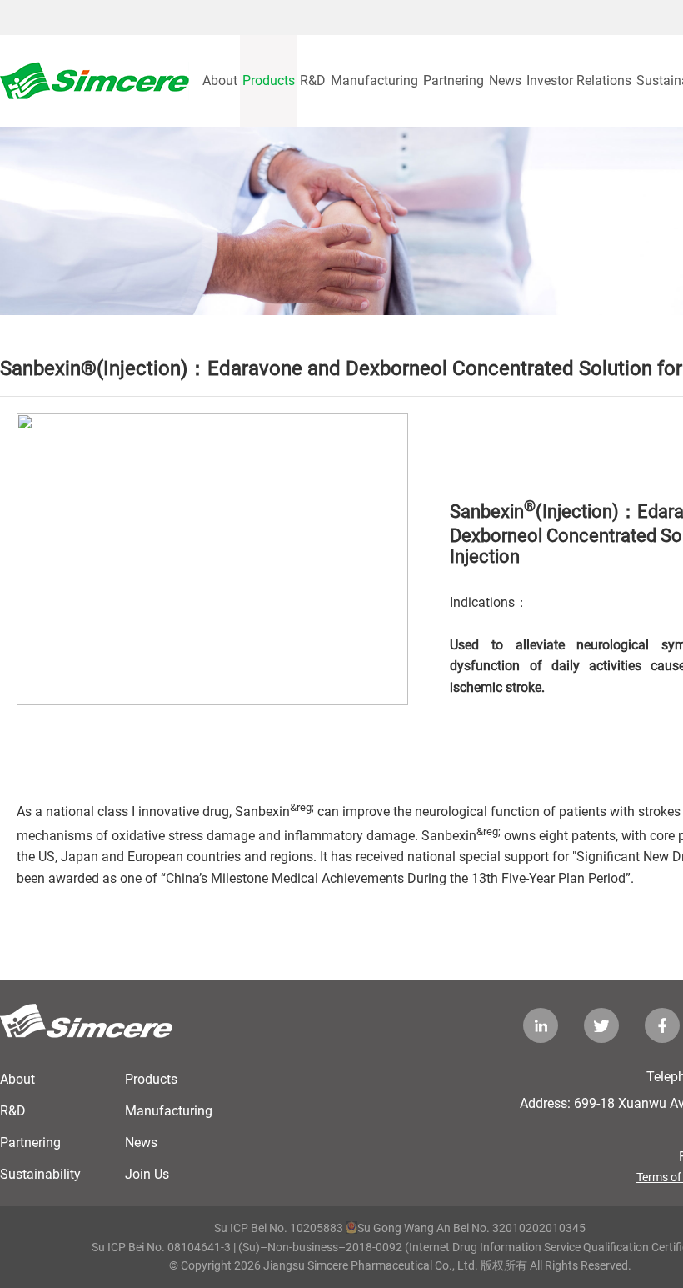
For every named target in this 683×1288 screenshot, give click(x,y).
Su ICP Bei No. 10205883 (278, 1228)
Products (268, 80)
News (505, 80)
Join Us (147, 1174)
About (219, 80)
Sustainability (40, 1174)
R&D (313, 80)
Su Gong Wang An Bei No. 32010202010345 (471, 1228)
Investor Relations (578, 80)
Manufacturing (374, 80)
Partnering (453, 80)
